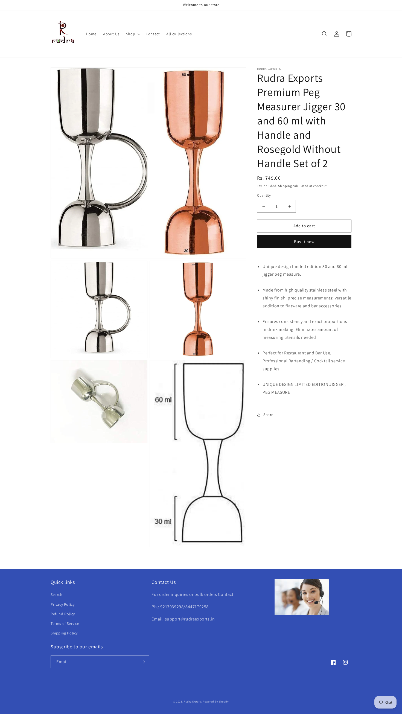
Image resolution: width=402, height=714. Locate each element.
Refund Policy (63, 613)
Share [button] (268, 414)
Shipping (285, 186)
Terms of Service (65, 623)
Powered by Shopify (216, 701)
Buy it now (304, 241)
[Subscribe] (143, 661)
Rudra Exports (193, 701)
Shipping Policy (64, 633)
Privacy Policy (62, 604)
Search (57, 594)
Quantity (264, 195)
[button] (132, 34)
